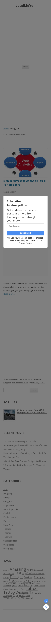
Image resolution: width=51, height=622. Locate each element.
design (6, 577)
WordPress (9, 548)
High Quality (42, 581)
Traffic (22, 595)
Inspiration (8, 505)
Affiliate (6, 570)
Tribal (28, 595)
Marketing (8, 585)
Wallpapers (8, 544)
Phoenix (42, 586)
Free (12, 580)
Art (41, 570)
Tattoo (32, 588)
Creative (36, 573)
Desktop (28, 577)
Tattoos (7, 528)
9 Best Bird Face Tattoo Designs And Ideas (24, 461)
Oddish (6, 513)
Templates (7, 595)
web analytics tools (20, 382)
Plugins (6, 521)
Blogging (28, 379)
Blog (24, 573)
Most (26, 585)
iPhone (32, 583)
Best (17, 573)
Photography (9, 517)
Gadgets (7, 501)
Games (19, 581)
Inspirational (23, 583)
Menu (25, 67)
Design (6, 497)
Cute (42, 573)
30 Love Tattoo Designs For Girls (19, 441)
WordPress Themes (14, 598)
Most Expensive (11, 509)
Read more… (9, 294)
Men (15, 585)
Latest (38, 583)
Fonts (5, 581)
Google (33, 581)
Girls (26, 581)
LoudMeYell (26, 5)
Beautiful (8, 573)
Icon (5, 583)
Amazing (18, 569)
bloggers (7, 382)
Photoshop (8, 589)
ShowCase (8, 525)
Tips (15, 595)
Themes (7, 532)
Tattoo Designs (16, 592)
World (29, 598)
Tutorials (7, 536)
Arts (5, 489)
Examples (39, 577)
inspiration (12, 583)
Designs (16, 576)
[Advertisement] (25, 35)
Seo (23, 589)
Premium (17, 589)
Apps (37, 570)
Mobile (21, 585)
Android (31, 569)
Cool (29, 573)
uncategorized (10, 540)
